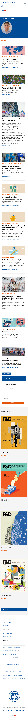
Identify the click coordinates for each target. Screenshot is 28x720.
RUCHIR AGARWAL (6, 67)
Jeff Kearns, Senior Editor (9, 654)
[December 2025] (14, 528)
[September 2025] (14, 575)
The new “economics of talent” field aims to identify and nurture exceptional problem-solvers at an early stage (13, 63)
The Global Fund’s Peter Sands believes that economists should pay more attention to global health (13, 335)
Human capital (6, 56)
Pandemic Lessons (8, 331)
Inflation (5, 194)
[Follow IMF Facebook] (3, 2)
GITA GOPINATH (15, 367)
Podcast (10, 294)
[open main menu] (25, 3)
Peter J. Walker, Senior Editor (10, 657)
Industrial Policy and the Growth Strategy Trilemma (11, 167)
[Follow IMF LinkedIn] (5, 2)
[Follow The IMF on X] (2, 2)
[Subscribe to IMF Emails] (14, 2)
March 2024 (16, 85)
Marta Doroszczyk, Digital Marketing (12, 675)
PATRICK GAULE (15, 67)
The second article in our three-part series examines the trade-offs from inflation (12, 201)
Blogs (6, 392)
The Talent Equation (9, 59)
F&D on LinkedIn (7, 636)
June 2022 (11, 257)
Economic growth (7, 164)
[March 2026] (14, 480)
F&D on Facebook (7, 633)
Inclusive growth (7, 85)
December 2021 (12, 329)
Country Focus (9, 388)
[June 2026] (14, 432)
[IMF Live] (4, 10)
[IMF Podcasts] (20, 710)
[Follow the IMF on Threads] (8, 2)
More (4, 609)
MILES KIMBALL (15, 205)
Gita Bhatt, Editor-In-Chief (9, 644)
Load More (6, 374)
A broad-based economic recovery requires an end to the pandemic (12, 364)
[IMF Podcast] (12, 2)
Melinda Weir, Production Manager (12, 672)
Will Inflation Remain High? (12, 259)
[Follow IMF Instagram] (6, 2)
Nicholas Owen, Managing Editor (11, 647)
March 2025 (14, 56)
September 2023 (18, 164)
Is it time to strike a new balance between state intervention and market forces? (13, 172)
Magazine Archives (10, 384)
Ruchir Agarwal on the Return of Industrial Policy (12, 120)
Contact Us (6, 626)
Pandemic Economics (10, 360)
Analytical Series (13, 194)
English (3, 40)
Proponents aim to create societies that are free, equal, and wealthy (13, 91)
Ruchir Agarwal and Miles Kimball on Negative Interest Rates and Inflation (12, 298)
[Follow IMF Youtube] (10, 2)
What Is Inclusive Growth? (11, 88)
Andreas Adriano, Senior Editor (11, 651)
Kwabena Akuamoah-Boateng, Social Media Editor (14, 682)
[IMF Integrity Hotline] (2, 6)
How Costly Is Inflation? (10, 197)
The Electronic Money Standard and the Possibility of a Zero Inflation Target (13, 228)
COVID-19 (4, 329)
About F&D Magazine (8, 622)
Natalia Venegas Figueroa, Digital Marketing (14, 678)
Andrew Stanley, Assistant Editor (11, 661)
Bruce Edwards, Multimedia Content (12, 664)
